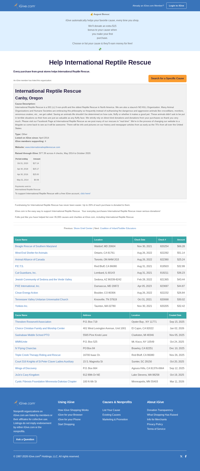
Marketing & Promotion (115, 419)
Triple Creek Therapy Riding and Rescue (38, 355)
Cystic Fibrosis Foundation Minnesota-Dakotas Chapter (46, 381)
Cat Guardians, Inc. (25, 272)
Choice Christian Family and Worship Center (40, 328)
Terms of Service (156, 429)
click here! (85, 193)
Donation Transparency (160, 410)
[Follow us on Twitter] (181, 456)
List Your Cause (111, 410)
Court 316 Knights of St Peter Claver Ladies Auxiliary (44, 361)
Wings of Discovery (26, 368)
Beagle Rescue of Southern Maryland (36, 246)
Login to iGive (176, 5)
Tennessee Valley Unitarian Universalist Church (41, 299)
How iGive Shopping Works (73, 410)
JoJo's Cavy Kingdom (27, 374)
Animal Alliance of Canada (30, 259)
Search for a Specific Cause (167, 78)
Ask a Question (25, 439)
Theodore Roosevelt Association (33, 321)
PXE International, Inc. (27, 286)
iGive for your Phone (69, 419)
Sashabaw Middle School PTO (32, 335)
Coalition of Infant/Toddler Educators (118, 228)
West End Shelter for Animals (31, 252)
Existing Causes (111, 414)
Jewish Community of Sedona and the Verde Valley (43, 279)
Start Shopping (66, 424)
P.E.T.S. (19, 266)
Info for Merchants (157, 419)
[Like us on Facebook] (186, 456)
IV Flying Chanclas (25, 348)
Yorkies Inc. (21, 306)
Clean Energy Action (26, 292)
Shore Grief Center (83, 228)
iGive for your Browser (70, 414)
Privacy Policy (155, 424)
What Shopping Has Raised (162, 414)
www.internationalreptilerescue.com (42, 147)
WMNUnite (21, 341)
